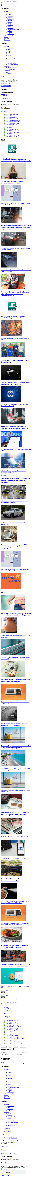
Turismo (10, 26)
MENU (3, 139)
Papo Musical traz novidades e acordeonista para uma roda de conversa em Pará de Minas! (15, 182)
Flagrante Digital (8, 35)
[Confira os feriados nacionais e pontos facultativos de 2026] (12, 983)
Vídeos (6, 37)
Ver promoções (12, 67)
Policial (10, 14)
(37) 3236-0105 (13, 1138)
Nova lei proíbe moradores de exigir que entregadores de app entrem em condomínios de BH (15, 294)
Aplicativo (7, 1010)
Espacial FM (7, 1008)
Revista (10, 57)
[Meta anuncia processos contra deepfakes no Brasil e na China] (11, 446)
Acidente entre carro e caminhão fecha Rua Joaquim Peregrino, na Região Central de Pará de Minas (16, 227)
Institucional (11, 48)
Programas (10, 51)
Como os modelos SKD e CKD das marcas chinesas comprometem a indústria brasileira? (15, 480)
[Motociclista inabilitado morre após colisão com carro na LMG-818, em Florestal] (9, 267)
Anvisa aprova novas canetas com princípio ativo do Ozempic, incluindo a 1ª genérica (16, 614)
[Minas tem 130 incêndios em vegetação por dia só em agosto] (11, 335)
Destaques (10, 16)
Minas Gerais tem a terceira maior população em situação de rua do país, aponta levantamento (16, 724)
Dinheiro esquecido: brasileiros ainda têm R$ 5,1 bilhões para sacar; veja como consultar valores (15, 814)
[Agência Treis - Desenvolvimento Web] (20, 1167)
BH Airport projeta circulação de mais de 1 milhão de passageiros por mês (16, 747)
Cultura (10, 22)
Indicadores (11, 34)
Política (10, 31)
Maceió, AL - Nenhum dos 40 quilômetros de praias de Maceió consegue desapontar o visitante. (15, 769)
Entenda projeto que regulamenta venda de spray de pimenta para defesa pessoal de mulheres (15, 902)
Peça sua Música (12, 63)
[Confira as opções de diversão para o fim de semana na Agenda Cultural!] (11, 200)
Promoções (7, 66)
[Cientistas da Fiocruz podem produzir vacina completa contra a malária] (13, 654)
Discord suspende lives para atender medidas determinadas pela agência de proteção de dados (13, 317)
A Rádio (6, 46)
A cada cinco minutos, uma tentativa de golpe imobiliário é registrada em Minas (14, 427)
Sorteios (10, 32)
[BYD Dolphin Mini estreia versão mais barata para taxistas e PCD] (13, 520)
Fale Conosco (8, 73)
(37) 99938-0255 (5, 94)
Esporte (10, 17)
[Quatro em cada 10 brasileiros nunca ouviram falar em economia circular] (11, 833)
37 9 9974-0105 (5, 1175)
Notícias (10, 13)
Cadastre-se (7, 40)
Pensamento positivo (13, 29)
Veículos (10, 20)
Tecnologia (10, 19)
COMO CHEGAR (6, 86)
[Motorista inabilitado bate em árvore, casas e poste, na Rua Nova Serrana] (13, 245)
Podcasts (6, 38)
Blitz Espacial (11, 58)
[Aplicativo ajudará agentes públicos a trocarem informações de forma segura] (13, 468)
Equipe (9, 49)
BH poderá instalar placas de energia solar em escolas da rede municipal (15, 680)
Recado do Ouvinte (13, 64)
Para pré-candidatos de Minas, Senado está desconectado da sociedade (16, 880)
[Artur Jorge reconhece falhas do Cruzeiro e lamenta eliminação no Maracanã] (11, 401)
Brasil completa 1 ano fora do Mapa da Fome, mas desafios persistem (14, 946)
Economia (10, 28)
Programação (7, 70)
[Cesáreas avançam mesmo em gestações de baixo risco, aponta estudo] (9, 632)
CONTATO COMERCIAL (8, 1153)
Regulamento (11, 69)
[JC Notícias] (4, 111)
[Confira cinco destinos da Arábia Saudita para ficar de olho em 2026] (13, 787)
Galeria (9, 60)
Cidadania (10, 25)
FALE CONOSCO (6, 98)
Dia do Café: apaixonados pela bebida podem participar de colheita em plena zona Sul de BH (16, 546)
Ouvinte (6, 61)
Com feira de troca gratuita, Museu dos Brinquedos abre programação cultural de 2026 (16, 570)
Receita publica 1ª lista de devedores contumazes (14, 858)
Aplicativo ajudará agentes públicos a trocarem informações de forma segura (13, 471)
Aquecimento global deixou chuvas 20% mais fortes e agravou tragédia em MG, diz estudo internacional (15, 965)
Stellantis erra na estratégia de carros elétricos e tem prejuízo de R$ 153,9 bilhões (14, 501)
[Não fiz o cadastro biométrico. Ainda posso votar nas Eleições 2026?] (13, 699)
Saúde (9, 23)
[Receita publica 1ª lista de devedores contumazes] (13, 855)
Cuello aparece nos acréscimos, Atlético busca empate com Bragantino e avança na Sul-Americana (15, 383)
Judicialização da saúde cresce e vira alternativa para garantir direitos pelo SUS (16, 160)
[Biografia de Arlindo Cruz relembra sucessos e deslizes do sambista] (11, 588)
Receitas (10, 55)
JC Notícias (7, 11)
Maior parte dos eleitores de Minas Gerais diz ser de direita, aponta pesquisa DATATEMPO (15, 923)
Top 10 (9, 52)
